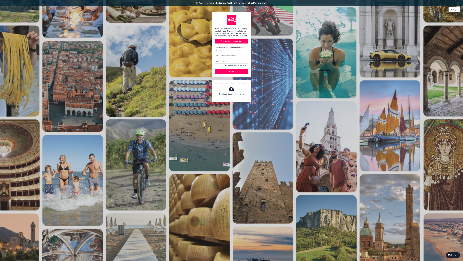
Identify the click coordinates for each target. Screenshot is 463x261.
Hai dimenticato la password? (236, 66)
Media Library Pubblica (224, 3)
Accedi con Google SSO (232, 41)
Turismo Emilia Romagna (231, 20)
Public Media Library (257, 3)
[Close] (459, 3)
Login (231, 71)
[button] (231, 91)
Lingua (455, 9)
